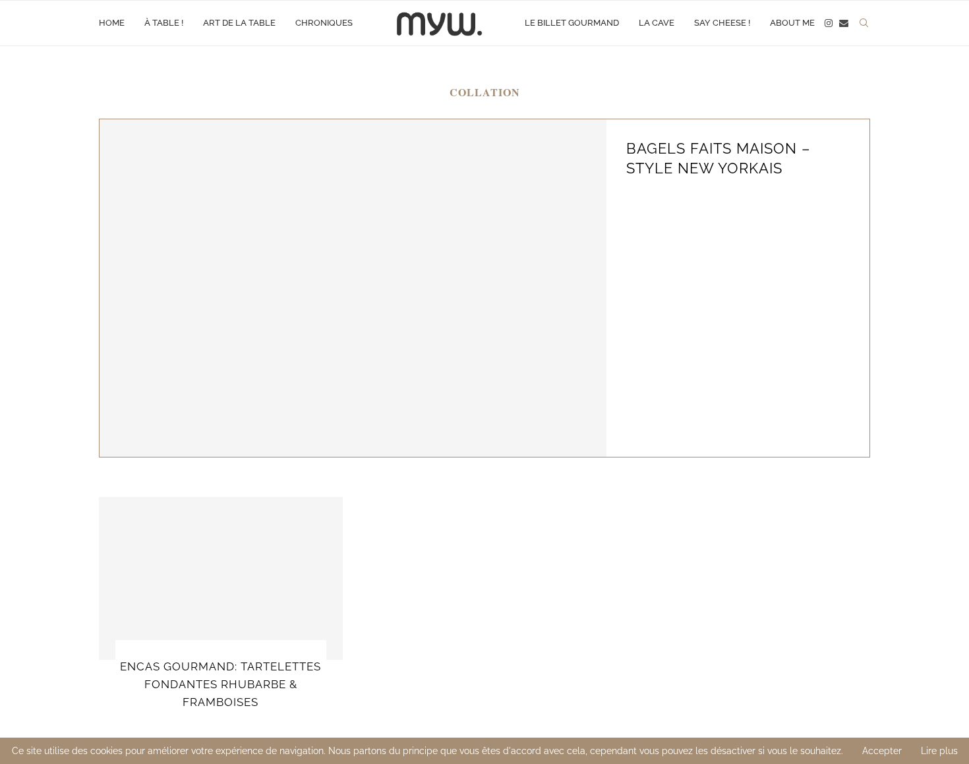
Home (112, 23)
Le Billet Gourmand (572, 23)
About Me (792, 23)
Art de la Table (239, 23)
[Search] (863, 23)
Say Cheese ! (722, 23)
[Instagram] (829, 23)
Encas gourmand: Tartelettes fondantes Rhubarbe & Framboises (220, 684)
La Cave (656, 23)
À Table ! (163, 23)
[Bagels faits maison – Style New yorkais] (353, 288)
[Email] (843, 23)
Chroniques (324, 23)
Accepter (882, 751)
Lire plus (939, 750)
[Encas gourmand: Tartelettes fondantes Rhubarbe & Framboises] (221, 578)
